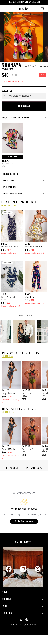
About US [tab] (7, 613)
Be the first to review (24, 521)
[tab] (24, 174)
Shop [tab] (4, 592)
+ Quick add (12, 157)
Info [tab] (4, 606)
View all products (8, 206)
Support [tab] (6, 599)
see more (6, 356)
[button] (3, 331)
